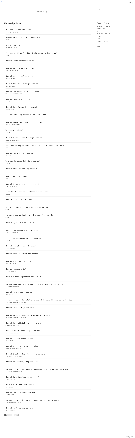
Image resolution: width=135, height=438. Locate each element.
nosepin (99, 39)
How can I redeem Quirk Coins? (18, 99)
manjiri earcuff (10, 78)
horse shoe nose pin (11, 379)
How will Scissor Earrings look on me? (20, 307)
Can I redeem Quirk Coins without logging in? (23, 238)
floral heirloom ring (12, 333)
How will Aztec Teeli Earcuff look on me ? (22, 261)
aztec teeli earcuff (11, 263)
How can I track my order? (16, 269)
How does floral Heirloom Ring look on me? (23, 331)
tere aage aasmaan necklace (14, 93)
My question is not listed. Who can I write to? (23, 37)
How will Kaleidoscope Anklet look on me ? (22, 184)
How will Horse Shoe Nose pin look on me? (22, 377)
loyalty (99, 31)
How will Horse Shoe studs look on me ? (21, 107)
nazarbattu (100, 44)
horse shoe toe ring (11, 171)
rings (98, 46)
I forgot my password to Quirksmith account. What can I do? (29, 215)
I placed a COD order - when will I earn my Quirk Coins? (27, 192)
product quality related (104, 33)
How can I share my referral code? (19, 199)
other (99, 36)
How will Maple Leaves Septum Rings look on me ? (25, 346)
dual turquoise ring (11, 86)
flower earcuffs (11, 63)
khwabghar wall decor (12, 286)
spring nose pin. (10, 248)
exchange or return (102, 41)
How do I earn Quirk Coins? (16, 176)
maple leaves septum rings (13, 348)
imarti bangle (9, 387)
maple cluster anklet (12, 70)
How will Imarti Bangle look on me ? (20, 385)
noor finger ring (11, 364)
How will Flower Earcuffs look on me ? (20, 61)
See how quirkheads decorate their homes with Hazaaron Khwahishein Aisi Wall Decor (39, 300)
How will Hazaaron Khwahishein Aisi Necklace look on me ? (29, 315)
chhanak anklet (10, 394)
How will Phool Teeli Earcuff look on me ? (22, 253)
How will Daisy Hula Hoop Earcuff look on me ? (24, 122)
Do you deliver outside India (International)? (23, 230)
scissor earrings (11, 309)
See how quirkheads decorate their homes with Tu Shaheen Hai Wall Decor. (35, 400)
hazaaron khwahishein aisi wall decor (16, 302)
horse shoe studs (11, 109)
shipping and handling (103, 26)
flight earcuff (10, 225)
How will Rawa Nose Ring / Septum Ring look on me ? (26, 354)
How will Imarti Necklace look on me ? (20, 408)
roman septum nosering (12, 140)
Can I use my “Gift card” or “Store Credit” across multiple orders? (31, 53)
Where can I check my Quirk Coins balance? (23, 161)
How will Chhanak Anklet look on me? (20, 392)
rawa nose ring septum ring (14, 356)
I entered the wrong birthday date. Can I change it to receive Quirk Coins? (35, 145)
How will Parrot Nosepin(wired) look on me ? (23, 277)
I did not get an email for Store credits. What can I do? (27, 207)
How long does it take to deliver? (19, 30)
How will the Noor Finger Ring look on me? (22, 361)
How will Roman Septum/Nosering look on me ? (24, 138)
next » (16, 415)
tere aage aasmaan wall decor (14, 371)
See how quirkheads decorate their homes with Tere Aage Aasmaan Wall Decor (37, 369)
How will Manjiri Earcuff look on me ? (20, 76)
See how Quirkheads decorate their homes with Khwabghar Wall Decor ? (34, 284)
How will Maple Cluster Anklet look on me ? (23, 68)
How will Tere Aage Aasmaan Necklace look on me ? (26, 91)
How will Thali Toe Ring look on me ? (20, 153)
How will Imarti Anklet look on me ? (19, 292)
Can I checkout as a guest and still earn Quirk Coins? (26, 115)
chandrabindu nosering (12, 325)
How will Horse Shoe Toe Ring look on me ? (22, 169)
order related (101, 28)
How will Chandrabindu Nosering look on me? (24, 323)
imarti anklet (9, 294)
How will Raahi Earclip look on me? (19, 338)
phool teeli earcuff (11, 255)
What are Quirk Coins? (14, 130)
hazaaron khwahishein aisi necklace (16, 317)
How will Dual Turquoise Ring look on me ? (22, 84)
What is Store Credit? (14, 45)
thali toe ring (10, 155)
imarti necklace (10, 410)
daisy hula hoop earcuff (13, 124)
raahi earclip (9, 340)
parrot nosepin (10, 279)
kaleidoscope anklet (11, 186)
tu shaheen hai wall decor (13, 402)
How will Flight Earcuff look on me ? (20, 223)
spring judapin (101, 49)
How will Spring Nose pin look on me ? (21, 246)
